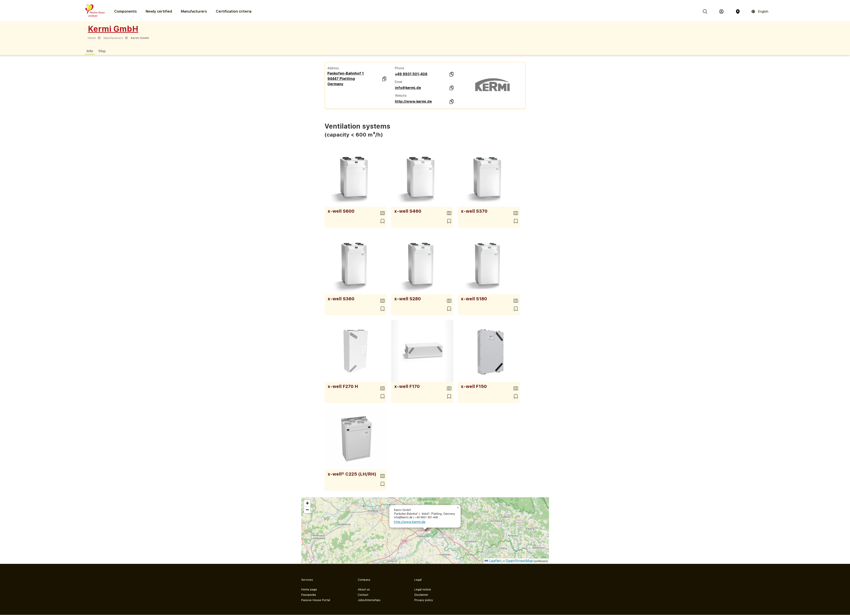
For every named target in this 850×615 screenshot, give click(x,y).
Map (102, 51)
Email (398, 82)
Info (90, 51)
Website (401, 95)
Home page (309, 589)
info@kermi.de (408, 88)
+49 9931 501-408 (411, 74)
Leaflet (494, 561)
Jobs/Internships (369, 600)
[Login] (721, 11)
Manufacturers (194, 11)
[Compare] (382, 213)
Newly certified (159, 11)
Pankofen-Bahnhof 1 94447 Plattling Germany (345, 78)
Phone (399, 68)
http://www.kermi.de (413, 101)
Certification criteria (233, 11)
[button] (458, 507)
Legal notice (422, 589)
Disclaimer (421, 594)
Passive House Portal (315, 600)
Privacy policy (423, 600)
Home (92, 38)
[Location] (738, 11)
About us (364, 589)
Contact (363, 594)
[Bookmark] (382, 221)
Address (333, 68)
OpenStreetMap (519, 561)
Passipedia (308, 594)
